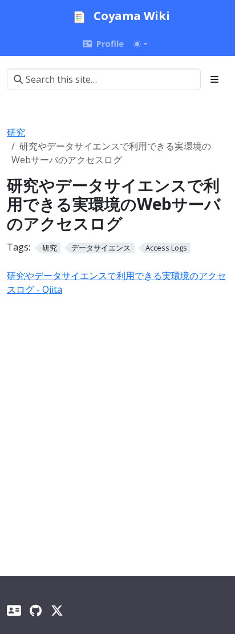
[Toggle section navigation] (214, 79)
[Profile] (14, 610)
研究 (16, 132)
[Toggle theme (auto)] (140, 44)
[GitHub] (36, 610)
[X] (57, 610)
